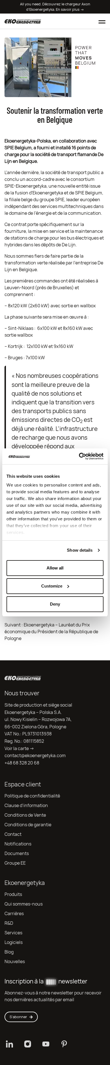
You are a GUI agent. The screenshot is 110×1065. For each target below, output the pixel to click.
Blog (9, 952)
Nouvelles (15, 962)
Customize (51, 586)
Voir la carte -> (19, 748)
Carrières (14, 914)
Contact (13, 834)
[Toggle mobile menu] (101, 21)
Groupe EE (15, 863)
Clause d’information (26, 805)
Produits (13, 894)
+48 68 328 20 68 (22, 763)
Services (13, 933)
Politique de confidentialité (32, 796)
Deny (55, 604)
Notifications (18, 844)
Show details (80, 550)
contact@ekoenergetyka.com (35, 756)
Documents (17, 853)
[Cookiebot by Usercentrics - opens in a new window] (79, 456)
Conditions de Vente (25, 815)
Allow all (55, 568)
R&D (9, 923)
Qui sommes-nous (24, 904)
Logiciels (14, 942)
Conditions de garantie (28, 825)
